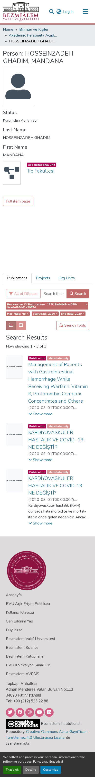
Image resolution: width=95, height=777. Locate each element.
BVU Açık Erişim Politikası (28, 604)
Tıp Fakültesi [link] (40, 171)
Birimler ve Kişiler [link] (33, 29)
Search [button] (80, 293)
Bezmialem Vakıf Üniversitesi (30, 639)
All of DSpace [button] (25, 293)
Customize (50, 769)
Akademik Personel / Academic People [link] (33, 35)
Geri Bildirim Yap (19, 621)
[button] (21, 11)
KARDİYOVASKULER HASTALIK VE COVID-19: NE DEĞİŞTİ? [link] (55, 485)
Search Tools (74, 325)
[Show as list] (11, 325)
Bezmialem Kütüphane (25, 656)
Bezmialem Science (22, 648)
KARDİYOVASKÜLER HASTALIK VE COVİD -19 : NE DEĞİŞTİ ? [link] (57, 439)
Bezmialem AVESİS (22, 674)
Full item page (18, 201)
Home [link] (8, 29)
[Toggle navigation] (85, 11)
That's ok (12, 769)
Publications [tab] (17, 278)
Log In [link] (68, 11)
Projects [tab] (43, 278)
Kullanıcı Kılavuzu (20, 612)
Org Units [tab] (66, 278)
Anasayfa (14, 595)
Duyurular (14, 630)
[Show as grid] (21, 325)
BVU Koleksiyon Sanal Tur (28, 665)
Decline (30, 769)
